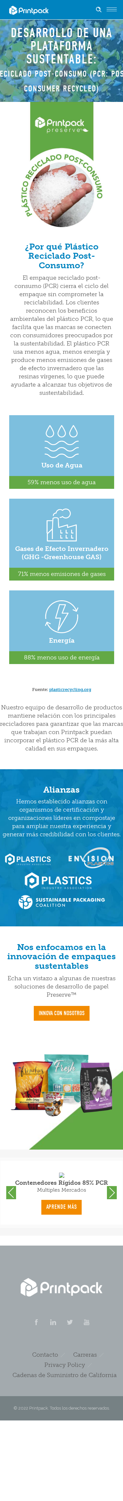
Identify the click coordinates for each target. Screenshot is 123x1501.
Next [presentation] (112, 1192)
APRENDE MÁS (61, 1206)
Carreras (85, 1354)
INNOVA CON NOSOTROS (62, 1013)
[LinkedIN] (53, 1322)
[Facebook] (36, 1322)
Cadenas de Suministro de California (64, 1375)
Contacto (45, 1354)
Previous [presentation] (11, 1192)
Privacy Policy (64, 1365)
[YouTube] (86, 1322)
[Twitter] (70, 1322)
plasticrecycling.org (70, 689)
